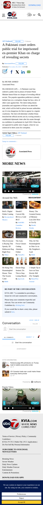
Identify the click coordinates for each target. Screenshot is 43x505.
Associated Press (9, 63)
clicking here (20, 305)
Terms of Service (8, 436)
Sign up (37, 320)
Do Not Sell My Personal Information (16, 445)
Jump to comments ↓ (9, 141)
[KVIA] (14, 15)
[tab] (8, 337)
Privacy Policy (21, 436)
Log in (31, 320)
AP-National (22, 133)
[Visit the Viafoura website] (36, 382)
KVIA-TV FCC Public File (12, 442)
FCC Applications (30, 442)
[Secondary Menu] (5, 15)
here (12, 312)
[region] (21, 351)
